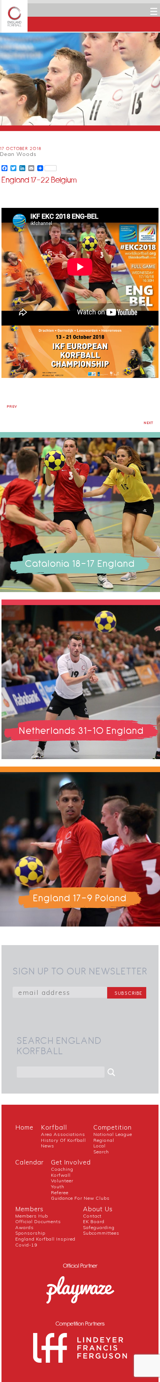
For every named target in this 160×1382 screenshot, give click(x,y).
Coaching (62, 1169)
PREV (12, 406)
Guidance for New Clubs (80, 1198)
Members (29, 1209)
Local (99, 1146)
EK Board (94, 1221)
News (47, 1146)
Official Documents (38, 1221)
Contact (92, 1216)
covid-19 (26, 1245)
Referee (59, 1192)
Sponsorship (30, 1233)
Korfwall (61, 1175)
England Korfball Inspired (45, 1239)
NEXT (148, 423)
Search (101, 1151)
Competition (112, 1127)
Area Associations (63, 1134)
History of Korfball (63, 1140)
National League (112, 1134)
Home (24, 1127)
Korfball (54, 1127)
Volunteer (62, 1180)
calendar (29, 1162)
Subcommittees (101, 1233)
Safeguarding (99, 1227)
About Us (98, 1209)
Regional (103, 1140)
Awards (24, 1227)
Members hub (31, 1216)
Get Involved (71, 1162)
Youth (57, 1186)
